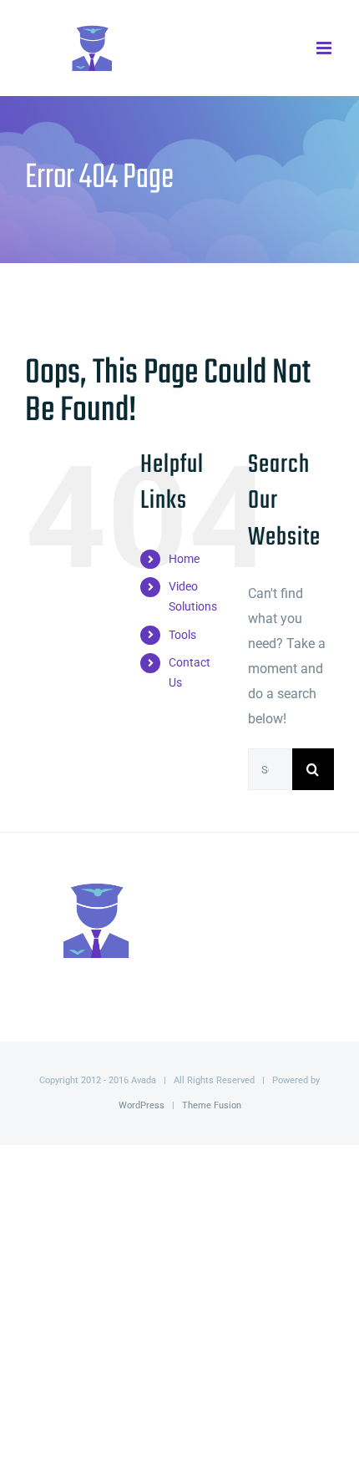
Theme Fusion (211, 1105)
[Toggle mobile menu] (325, 48)
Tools (182, 634)
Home (184, 558)
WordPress (141, 1105)
